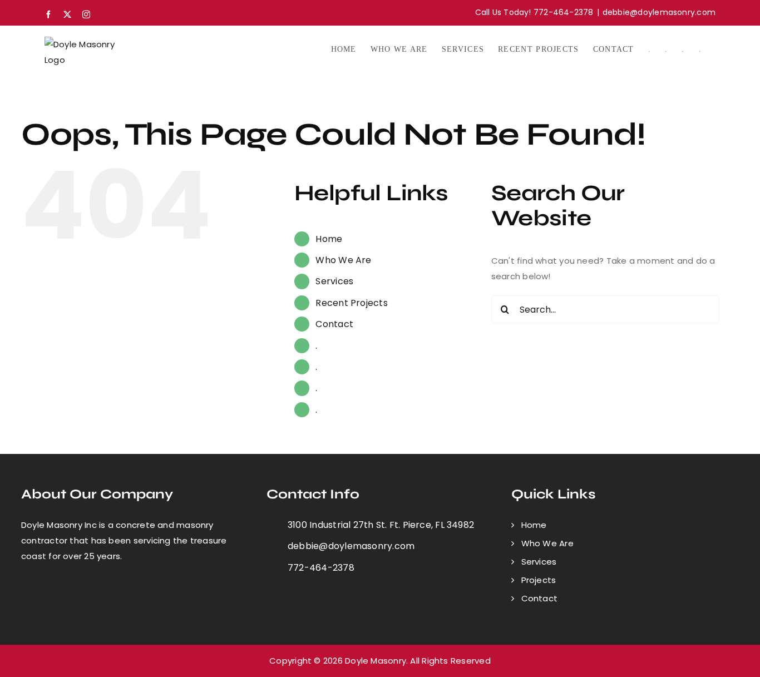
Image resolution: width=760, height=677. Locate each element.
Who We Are (343, 260)
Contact (334, 324)
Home (328, 239)
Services (334, 281)
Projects (538, 580)
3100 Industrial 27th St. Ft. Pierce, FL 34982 (381, 524)
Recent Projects (351, 303)
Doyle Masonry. (376, 660)
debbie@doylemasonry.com (659, 12)
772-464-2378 (321, 567)
